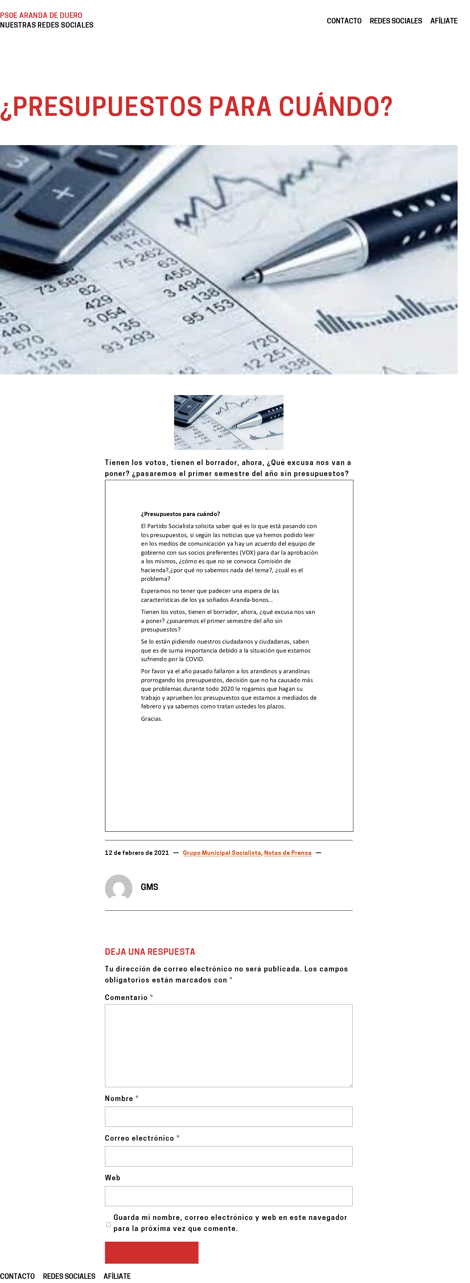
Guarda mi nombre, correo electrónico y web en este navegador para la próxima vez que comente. (231, 1224)
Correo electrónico (142, 1138)
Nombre (122, 1099)
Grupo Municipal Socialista (222, 853)
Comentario (129, 998)
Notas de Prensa (288, 853)
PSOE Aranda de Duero (41, 16)
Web (113, 1178)
